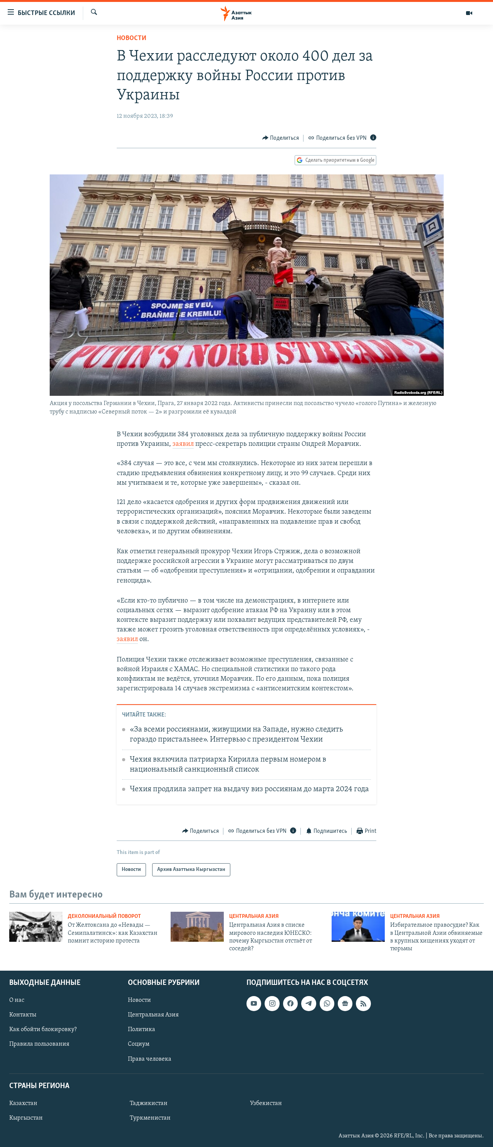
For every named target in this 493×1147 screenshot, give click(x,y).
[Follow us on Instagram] (272, 1003)
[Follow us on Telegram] (308, 1003)
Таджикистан (149, 1103)
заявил (183, 444)
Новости (131, 38)
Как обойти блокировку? (43, 1029)
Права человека (149, 1059)
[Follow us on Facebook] (290, 1003)
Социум (138, 1044)
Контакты (22, 1015)
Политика (141, 1029)
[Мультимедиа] (469, 13)
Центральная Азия (254, 916)
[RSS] (363, 1003)
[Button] (280, 138)
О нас (16, 1000)
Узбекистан (266, 1103)
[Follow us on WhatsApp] (327, 1003)
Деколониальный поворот (104, 916)
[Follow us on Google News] (345, 1003)
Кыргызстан (26, 1118)
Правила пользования (39, 1044)
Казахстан (23, 1103)
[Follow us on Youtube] (253, 1003)
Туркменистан (150, 1118)
